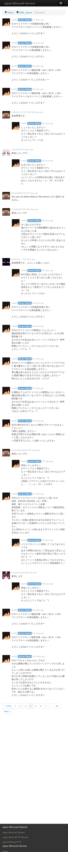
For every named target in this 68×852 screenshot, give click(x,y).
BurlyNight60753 (19, 193)
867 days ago (47, 123)
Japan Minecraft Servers (19, 3)
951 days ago (38, 358)
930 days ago (38, 303)
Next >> (7, 711)
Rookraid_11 (17, 259)
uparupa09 (16, 149)
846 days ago (38, 66)
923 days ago (47, 270)
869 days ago (47, 160)
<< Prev (7, 706)
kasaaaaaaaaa (18, 572)
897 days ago (32, 193)
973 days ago (38, 420)
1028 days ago (38, 656)
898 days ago (47, 220)
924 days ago (29, 259)
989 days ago (47, 583)
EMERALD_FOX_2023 (21, 112)
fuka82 (14, 19)
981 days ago (38, 493)
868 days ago (37, 112)
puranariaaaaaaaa (20, 450)
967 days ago (38, 388)
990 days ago (31, 572)
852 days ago (38, 89)
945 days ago (38, 326)
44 (57, 706)
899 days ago (32, 209)
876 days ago (27, 149)
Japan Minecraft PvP (12, 841)
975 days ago (34, 450)
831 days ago (38, 19)
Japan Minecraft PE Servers (15, 837)
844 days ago (38, 42)
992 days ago (38, 633)
